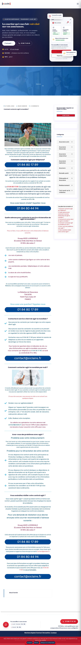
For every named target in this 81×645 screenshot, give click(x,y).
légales (33, 632)
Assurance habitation (62, 162)
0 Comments (34, 106)
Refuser (36, 642)
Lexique (54, 632)
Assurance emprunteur (63, 155)
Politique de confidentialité (48, 642)
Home (38, 84)
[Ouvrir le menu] (77, 4)
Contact (39, 632)
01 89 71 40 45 (25, 43)
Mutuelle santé (64, 173)
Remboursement (64, 185)
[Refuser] (79, 641)
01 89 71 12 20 (70, 621)
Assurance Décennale (62, 148)
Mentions (27, 632)
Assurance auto (64, 142)
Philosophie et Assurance (63, 179)
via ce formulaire (30, 570)
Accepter (29, 642)
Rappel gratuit (60, 55)
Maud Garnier (22, 106)
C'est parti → (9, 43)
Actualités (46, 632)
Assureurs (62, 168)
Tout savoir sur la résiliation (64, 191)
